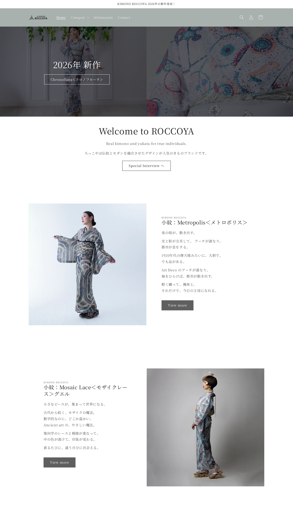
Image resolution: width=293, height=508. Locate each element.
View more (177, 305)
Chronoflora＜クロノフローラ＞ (77, 79)
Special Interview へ (146, 165)
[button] (79, 17)
